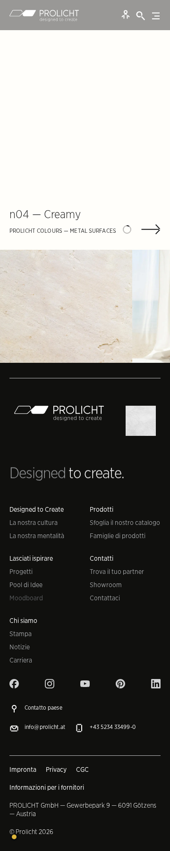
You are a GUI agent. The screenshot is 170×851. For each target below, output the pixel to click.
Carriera (20, 660)
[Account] (125, 14)
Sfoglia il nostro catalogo (125, 522)
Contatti (101, 558)
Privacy (56, 769)
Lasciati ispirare (31, 558)
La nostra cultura (33, 522)
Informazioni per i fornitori (46, 787)
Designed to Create (36, 509)
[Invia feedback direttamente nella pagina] (14, 836)
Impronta (22, 769)
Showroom (106, 585)
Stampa (20, 634)
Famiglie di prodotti (117, 536)
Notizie (19, 647)
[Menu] (156, 16)
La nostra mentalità (36, 536)
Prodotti (101, 509)
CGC (82, 769)
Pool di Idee (25, 585)
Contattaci (105, 598)
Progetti (21, 571)
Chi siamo (23, 620)
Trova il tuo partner (117, 571)
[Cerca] (140, 16)
